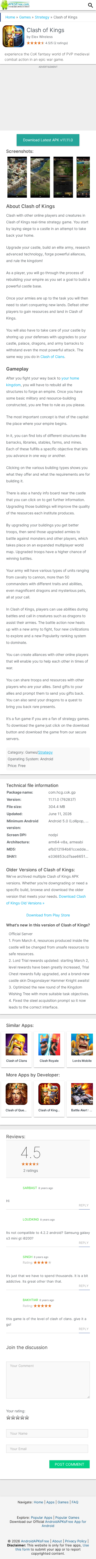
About (57, 1541)
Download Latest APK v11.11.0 (48, 140)
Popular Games (67, 1517)
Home (10, 17)
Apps (50, 1502)
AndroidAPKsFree (35, 1541)
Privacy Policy (76, 1541)
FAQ (75, 1502)
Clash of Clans (52, 356)
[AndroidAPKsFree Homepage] (15, 8)
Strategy (42, 17)
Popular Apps (41, 1517)
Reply (84, 1205)
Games (25, 17)
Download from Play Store (48, 915)
